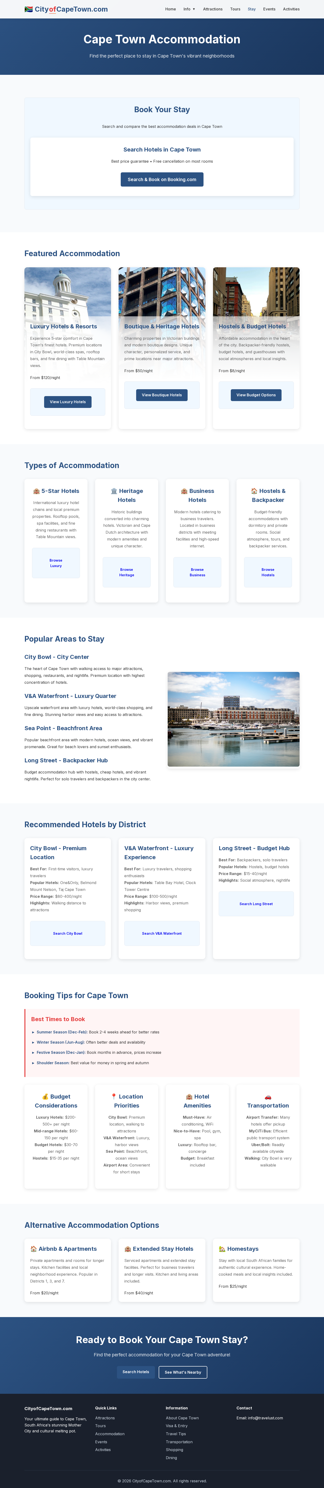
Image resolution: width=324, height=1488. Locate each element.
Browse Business (197, 572)
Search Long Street (256, 904)
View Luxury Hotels (68, 401)
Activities (291, 9)
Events (269, 9)
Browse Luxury (56, 563)
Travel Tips (176, 1433)
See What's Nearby (183, 1372)
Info (189, 9)
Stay (252, 9)
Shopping (174, 1449)
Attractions (212, 9)
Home (170, 9)
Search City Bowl (67, 933)
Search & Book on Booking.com (162, 179)
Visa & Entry (177, 1425)
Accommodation (110, 1433)
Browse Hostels (268, 572)
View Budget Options (256, 395)
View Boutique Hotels (162, 395)
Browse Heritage (126, 572)
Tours (235, 9)
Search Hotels (136, 1371)
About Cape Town (182, 1418)
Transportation (179, 1441)
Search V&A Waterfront (162, 933)
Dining (171, 1457)
